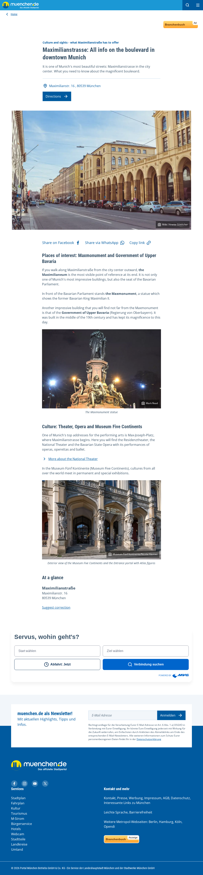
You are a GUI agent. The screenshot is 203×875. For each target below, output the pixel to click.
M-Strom (17, 818)
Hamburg (166, 822)
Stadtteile (18, 839)
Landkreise (19, 844)
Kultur (15, 808)
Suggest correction (56, 607)
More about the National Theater (73, 459)
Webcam (17, 834)
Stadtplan (18, 798)
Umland (17, 849)
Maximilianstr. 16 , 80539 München (75, 86)
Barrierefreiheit (140, 812)
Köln (178, 822)
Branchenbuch (181, 24)
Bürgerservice (21, 824)
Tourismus (19, 813)
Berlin (153, 822)
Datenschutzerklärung (149, 739)
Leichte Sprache (116, 812)
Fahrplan (17, 803)
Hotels (16, 829)
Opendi (109, 826)
